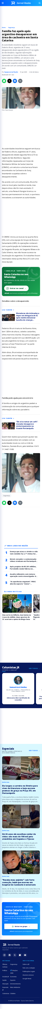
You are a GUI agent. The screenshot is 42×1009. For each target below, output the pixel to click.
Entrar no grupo (21, 926)
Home (4, 27)
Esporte (12, 980)
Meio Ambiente (15, 987)
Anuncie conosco (28, 975)
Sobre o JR (26, 964)
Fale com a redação (29, 968)
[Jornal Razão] (21, 3)
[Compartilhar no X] (9, 81)
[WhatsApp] (20, 955)
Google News (27, 978)
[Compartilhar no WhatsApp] (4, 81)
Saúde (4, 980)
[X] (15, 955)
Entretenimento (15, 984)
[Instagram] (4, 955)
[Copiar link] (20, 81)
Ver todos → (34, 668)
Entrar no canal (18, 288)
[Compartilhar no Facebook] (15, 81)
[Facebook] (10, 955)
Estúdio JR (5, 977)
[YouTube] (25, 955)
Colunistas (5, 993)
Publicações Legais (29, 971)
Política (4, 970)
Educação (5, 984)
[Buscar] (38, 3)
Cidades (13, 993)
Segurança (11, 27)
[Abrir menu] (3, 3)
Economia (13, 977)
